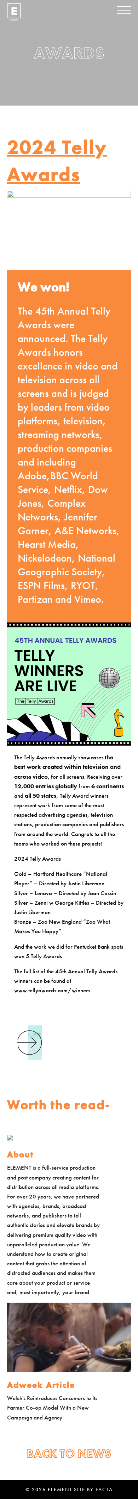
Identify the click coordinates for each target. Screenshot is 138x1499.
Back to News (69, 1454)
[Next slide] (29, 1042)
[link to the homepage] (14, 11)
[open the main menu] (124, 10)
